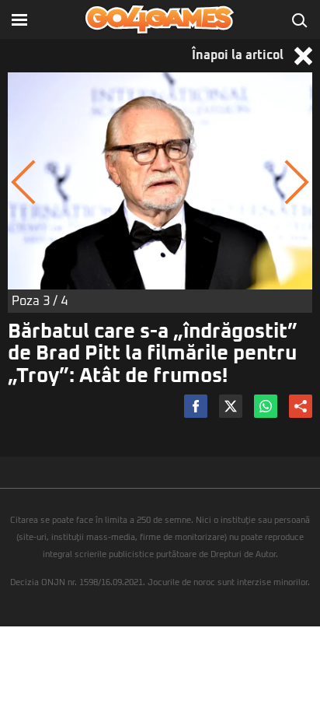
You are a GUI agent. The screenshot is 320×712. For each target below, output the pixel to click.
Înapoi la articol (239, 55)
